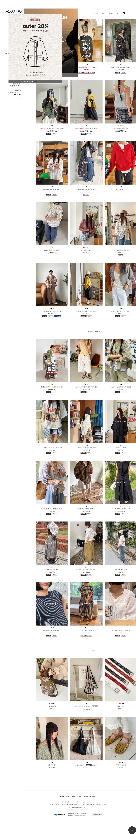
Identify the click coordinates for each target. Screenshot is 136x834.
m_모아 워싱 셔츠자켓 (51, 387)
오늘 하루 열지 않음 (26, 81)
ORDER (111, 13)
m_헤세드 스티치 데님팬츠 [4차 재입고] (86, 387)
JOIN (103, 13)
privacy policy (83, 797)
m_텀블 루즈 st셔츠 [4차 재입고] (86, 508)
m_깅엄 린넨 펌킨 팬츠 (51, 569)
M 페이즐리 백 (52, 706)
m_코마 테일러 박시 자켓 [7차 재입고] (51, 311)
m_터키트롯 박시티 (86, 67)
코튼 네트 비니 (52, 765)
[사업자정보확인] (102, 804)
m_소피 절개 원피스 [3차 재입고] (86, 630)
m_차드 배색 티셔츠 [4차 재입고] (52, 630)
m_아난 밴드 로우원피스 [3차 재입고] (86, 189)
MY (117, 13)
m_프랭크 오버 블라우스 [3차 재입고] (51, 508)
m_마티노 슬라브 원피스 (86, 128)
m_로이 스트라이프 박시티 (52, 128)
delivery (92, 797)
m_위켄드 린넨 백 (80, 765)
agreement (74, 797)
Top (132, 830)
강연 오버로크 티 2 (86, 250)
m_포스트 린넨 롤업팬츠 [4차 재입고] (86, 569)
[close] (35, 81)
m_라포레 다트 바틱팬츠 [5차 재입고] (86, 311)
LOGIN (96, 13)
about (62, 797)
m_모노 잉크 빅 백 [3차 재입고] (83, 706)
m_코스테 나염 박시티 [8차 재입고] (52, 448)
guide (67, 797)
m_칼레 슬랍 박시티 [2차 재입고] (52, 189)
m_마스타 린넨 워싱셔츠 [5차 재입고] (86, 448)
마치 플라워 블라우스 (52, 250)
